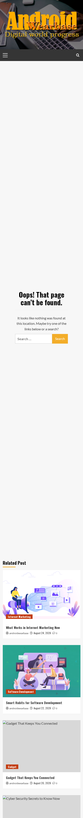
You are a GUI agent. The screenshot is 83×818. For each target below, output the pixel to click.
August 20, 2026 (42, 783)
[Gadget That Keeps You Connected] (41, 746)
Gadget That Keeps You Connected (30, 777)
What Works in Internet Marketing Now (33, 627)
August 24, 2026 (42, 633)
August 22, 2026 (42, 708)
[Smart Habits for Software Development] (41, 671)
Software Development (21, 691)
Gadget (12, 767)
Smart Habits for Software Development (34, 702)
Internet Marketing (19, 616)
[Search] (77, 55)
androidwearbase (19, 633)
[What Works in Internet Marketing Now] (41, 596)
